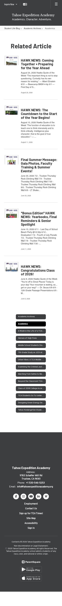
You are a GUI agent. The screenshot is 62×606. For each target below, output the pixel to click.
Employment (31, 503)
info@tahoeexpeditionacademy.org (35, 486)
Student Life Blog (12, 28)
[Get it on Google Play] (31, 569)
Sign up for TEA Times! (31, 513)
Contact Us (31, 508)
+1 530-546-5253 (35, 483)
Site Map (31, 518)
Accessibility (31, 523)
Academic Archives (32, 28)
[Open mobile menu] (56, 4)
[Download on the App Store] (31, 578)
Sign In (31, 528)
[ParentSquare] (31, 562)
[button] (10, 4)
